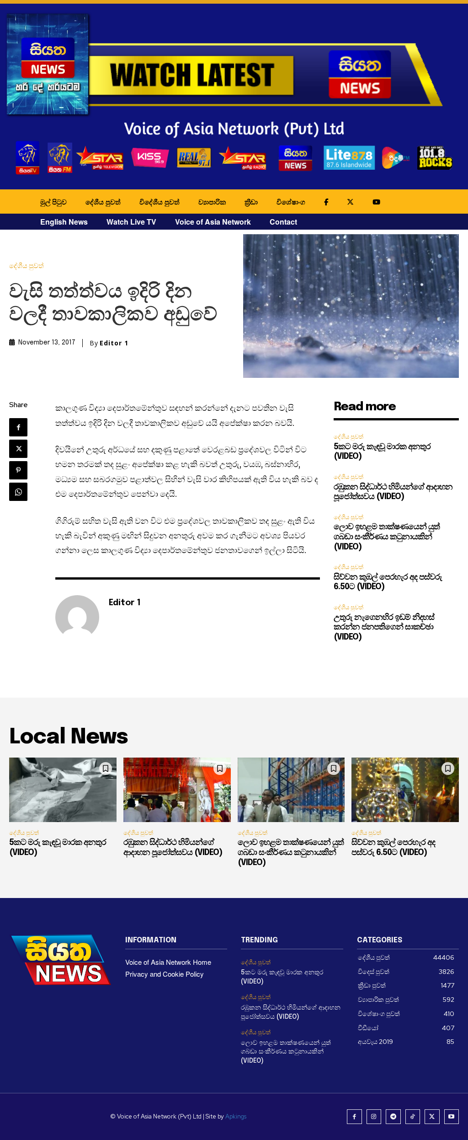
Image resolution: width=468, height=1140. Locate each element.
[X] (18, 449)
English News (64, 221)
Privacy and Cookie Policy (164, 974)
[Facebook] (18, 427)
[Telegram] (393, 1116)
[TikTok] (412, 1116)
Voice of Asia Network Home (168, 962)
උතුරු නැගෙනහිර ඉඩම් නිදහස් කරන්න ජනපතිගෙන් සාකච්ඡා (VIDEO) (384, 627)
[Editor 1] (77, 617)
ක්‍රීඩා (251, 202)
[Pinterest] (18, 470)
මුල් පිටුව (53, 202)
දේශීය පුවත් (103, 202)
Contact (283, 221)
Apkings (235, 1116)
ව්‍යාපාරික (212, 202)
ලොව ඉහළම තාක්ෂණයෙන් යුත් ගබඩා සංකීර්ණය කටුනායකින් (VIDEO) (387, 537)
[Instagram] (374, 1116)
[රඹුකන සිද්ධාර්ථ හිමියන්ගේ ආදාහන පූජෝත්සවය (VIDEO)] (177, 790)
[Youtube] (451, 1116)
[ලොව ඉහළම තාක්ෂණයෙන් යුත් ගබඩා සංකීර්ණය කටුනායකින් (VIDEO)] (291, 790)
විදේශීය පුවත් (159, 202)
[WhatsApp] (18, 492)
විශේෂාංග (291, 202)
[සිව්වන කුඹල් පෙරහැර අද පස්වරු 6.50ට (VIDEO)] (405, 790)
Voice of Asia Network (213, 221)
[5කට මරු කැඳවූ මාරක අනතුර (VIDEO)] (63, 790)
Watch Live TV (131, 221)
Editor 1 (114, 343)
